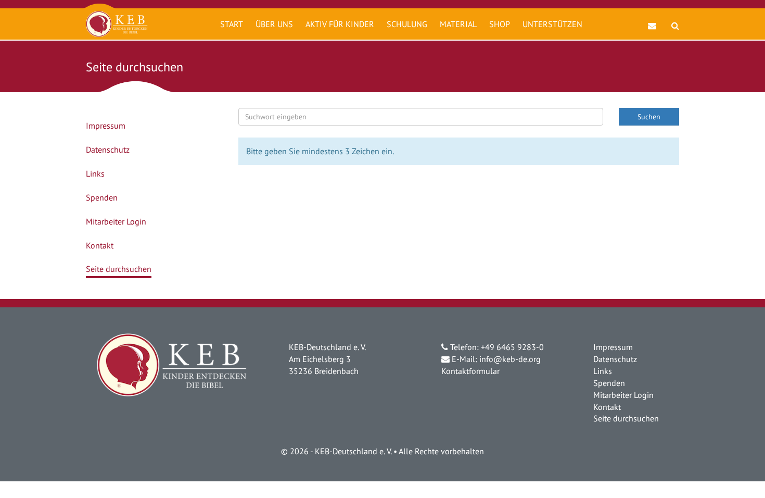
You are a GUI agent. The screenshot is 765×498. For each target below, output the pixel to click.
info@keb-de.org (510, 359)
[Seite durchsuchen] (675, 20)
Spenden (102, 197)
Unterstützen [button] (552, 24)
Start (231, 24)
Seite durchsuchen (118, 269)
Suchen (649, 116)
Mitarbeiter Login (116, 221)
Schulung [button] (407, 24)
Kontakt (99, 245)
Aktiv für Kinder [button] (339, 24)
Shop (499, 24)
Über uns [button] (274, 24)
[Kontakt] (652, 20)
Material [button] (458, 24)
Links (95, 173)
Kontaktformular (470, 371)
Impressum (105, 125)
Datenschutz (108, 149)
